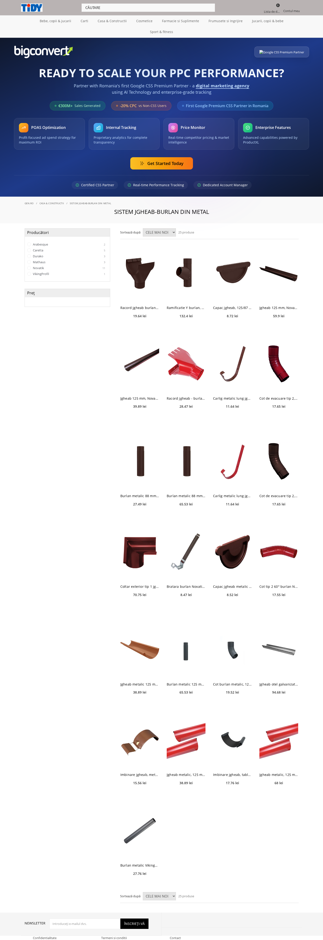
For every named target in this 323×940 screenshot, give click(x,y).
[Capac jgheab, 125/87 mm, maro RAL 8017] (232, 273)
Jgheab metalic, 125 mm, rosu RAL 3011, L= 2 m (186, 774)
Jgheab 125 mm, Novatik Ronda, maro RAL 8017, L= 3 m (278, 307)
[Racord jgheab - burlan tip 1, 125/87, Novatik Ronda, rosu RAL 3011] (186, 364)
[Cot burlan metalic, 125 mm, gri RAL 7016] (232, 649)
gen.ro (29, 203)
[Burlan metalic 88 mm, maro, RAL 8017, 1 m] (139, 461)
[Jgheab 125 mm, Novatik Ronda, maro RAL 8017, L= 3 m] (278, 273)
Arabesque (68, 244)
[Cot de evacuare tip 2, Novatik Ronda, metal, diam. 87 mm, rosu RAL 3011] (278, 364)
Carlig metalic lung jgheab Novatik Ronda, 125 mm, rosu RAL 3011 (232, 496)
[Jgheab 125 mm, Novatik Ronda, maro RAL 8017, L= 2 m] (139, 364)
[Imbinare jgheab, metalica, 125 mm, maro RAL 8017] (139, 740)
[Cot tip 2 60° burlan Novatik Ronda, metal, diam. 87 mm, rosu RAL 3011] (278, 552)
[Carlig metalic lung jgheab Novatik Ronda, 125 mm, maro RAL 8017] (232, 364)
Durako (68, 256)
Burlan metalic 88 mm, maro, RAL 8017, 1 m (139, 496)
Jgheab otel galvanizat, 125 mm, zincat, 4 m (278, 684)
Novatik (68, 268)
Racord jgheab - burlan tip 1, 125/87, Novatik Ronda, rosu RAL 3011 (186, 398)
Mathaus (68, 262)
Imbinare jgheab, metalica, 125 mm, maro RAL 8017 (139, 774)
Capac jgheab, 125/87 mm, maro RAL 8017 (232, 307)
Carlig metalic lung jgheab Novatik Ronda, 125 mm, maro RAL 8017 (232, 398)
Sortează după (130, 232)
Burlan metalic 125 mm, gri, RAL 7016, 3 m (186, 684)
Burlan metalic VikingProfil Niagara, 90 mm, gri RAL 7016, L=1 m (139, 865)
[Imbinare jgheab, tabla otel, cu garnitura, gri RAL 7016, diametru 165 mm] (232, 740)
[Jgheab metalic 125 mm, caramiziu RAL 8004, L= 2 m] (139, 649)
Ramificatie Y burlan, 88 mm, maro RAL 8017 (186, 307)
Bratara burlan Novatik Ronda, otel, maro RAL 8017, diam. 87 (186, 586)
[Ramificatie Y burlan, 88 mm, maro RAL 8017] (186, 273)
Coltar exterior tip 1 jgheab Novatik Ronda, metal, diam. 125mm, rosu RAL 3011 (139, 586)
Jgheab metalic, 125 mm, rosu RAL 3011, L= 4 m (278, 774)
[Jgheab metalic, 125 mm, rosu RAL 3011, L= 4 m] (278, 740)
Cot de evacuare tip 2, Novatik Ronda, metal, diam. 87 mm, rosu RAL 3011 (278, 398)
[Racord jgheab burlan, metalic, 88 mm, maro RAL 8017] (139, 273)
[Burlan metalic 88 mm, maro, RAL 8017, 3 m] (186, 461)
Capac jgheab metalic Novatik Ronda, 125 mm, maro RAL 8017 (232, 586)
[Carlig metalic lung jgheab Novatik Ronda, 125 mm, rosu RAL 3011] (232, 461)
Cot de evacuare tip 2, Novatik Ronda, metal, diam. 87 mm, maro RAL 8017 (278, 496)
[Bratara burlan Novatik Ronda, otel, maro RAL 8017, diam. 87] (186, 552)
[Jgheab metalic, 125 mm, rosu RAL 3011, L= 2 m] (186, 740)
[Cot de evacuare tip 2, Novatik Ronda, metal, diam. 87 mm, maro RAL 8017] (278, 461)
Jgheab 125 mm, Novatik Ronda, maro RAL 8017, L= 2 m (139, 398)
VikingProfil (68, 274)
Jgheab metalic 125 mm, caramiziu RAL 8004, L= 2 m (139, 684)
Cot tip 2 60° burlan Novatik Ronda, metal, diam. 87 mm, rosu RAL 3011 (278, 586)
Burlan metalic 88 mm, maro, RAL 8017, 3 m (186, 496)
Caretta (68, 250)
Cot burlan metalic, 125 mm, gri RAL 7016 (232, 684)
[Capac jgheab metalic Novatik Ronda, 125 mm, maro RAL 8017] (232, 552)
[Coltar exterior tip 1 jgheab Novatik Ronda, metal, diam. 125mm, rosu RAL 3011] (139, 552)
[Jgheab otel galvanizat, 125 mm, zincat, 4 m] (278, 649)
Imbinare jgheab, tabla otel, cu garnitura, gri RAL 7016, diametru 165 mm (232, 774)
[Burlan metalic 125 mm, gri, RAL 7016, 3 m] (186, 649)
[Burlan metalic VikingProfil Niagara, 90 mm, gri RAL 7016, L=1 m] (139, 831)
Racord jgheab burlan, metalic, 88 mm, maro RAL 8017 (139, 307)
